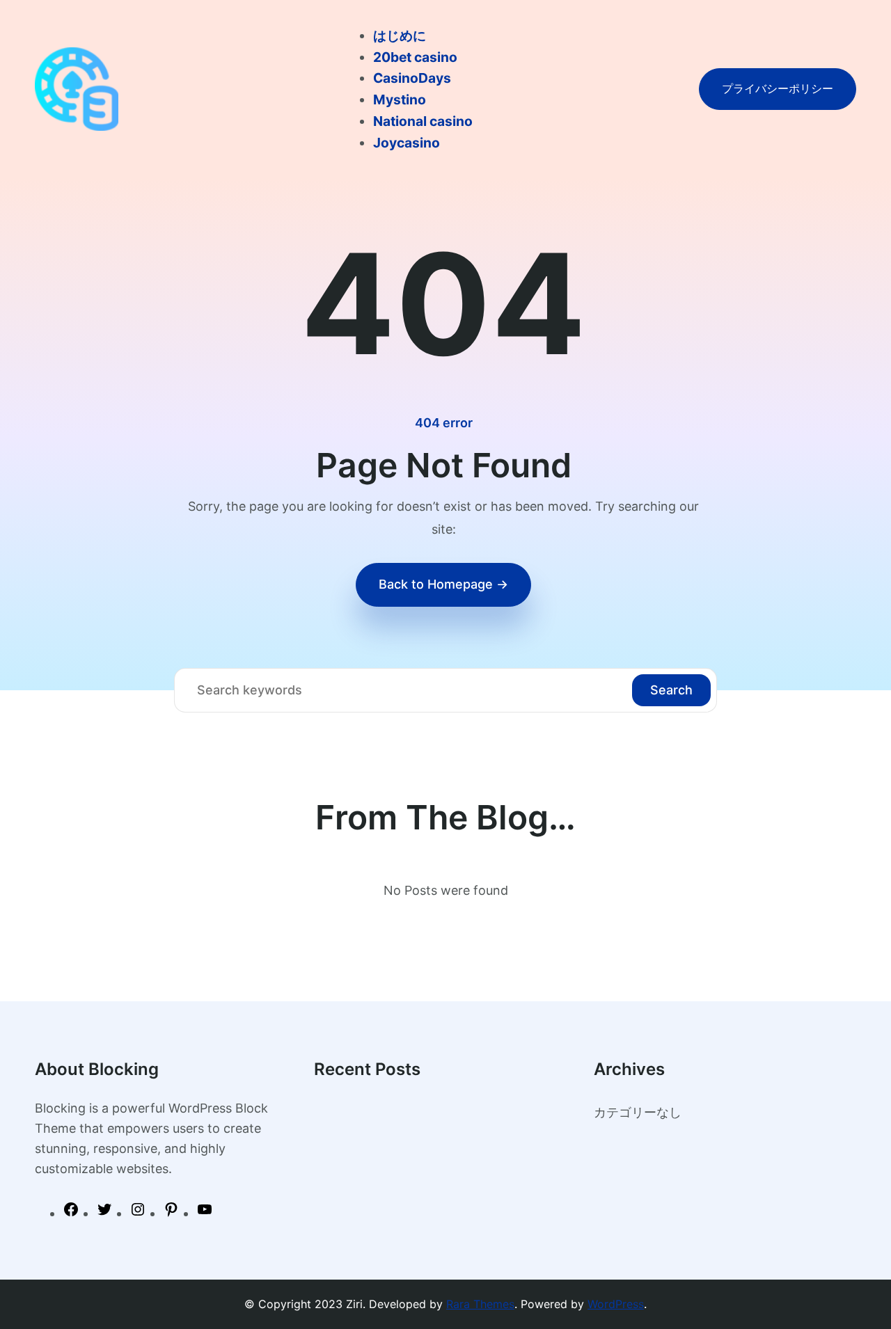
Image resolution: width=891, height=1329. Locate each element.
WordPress (616, 1304)
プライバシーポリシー (777, 88)
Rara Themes (480, 1304)
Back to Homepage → (443, 584)
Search (671, 690)
